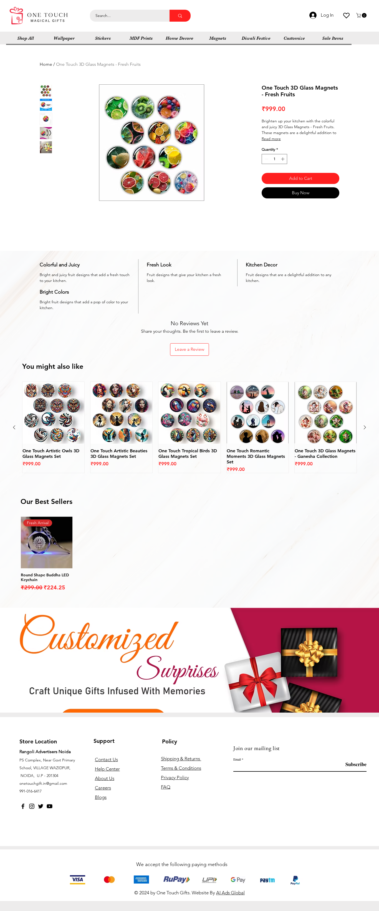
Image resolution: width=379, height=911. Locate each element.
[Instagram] (31, 806)
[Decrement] (265, 159)
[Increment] (283, 159)
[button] (362, 15)
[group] (189, 427)
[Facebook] (22, 806)
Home (46, 64)
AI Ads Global (230, 892)
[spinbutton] (274, 159)
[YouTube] (49, 806)
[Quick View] (53, 413)
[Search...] (180, 16)
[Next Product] (365, 427)
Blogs (101, 797)
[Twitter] (40, 806)
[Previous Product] (14, 427)
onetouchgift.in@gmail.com (43, 783)
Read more (271, 138)
